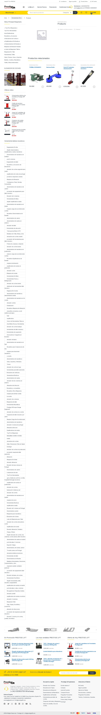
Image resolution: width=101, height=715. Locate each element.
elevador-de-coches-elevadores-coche (14, 523)
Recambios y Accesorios (10, 36)
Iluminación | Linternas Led (13, 490)
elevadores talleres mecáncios (15, 553)
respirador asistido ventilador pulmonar (13, 567)
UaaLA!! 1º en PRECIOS (9, 1)
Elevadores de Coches (13, 516)
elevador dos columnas (13, 399)
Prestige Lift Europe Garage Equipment (12, 408)
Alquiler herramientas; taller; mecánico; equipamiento (12, 581)
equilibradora (10, 318)
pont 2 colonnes (11, 159)
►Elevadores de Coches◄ (11, 38)
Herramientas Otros (16, 18)
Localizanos (63, 1)
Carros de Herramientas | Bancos (15, 321)
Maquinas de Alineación (13, 179)
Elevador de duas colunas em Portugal (13, 466)
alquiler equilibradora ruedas (14, 201)
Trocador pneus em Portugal (14, 550)
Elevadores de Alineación (49, 690)
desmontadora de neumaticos (14, 422)
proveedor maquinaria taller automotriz (12, 453)
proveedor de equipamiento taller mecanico (14, 571)
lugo (8, 315)
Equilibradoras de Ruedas (49, 694)
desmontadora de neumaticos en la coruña (14, 299)
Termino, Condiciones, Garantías (86, 697)
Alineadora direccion (12, 427)
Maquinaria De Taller (9, 52)
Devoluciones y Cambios (84, 692)
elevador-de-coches (12, 487)
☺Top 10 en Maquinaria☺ (11, 28)
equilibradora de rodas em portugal (16, 174)
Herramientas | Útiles (9, 54)
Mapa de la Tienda (65, 697)
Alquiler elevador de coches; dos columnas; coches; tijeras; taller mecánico (14, 535)
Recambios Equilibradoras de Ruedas (13, 259)
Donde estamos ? (65, 685)
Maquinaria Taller (11, 602)
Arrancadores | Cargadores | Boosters (13, 335)
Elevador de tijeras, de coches (15, 575)
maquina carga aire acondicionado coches (14, 209)
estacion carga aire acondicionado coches (14, 255)
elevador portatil (11, 593)
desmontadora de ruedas (13, 378)
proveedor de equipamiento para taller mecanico (14, 192)
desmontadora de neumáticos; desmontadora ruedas (13, 294)
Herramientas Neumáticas (13, 404)
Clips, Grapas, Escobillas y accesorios (12, 605)
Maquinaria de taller (12, 402)
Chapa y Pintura (11, 532)
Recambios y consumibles (13, 388)
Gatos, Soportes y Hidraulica (70, 65)
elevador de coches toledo (14, 283)
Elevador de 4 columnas (13, 196)
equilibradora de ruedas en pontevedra (12, 483)
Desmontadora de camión (13, 469)
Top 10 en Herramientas (10, 30)
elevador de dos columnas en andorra (13, 381)
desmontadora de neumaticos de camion (14, 187)
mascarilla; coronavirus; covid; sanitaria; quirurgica (13, 312)
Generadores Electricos (13, 375)
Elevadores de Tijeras (48, 687)
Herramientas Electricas (13, 502)
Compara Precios (65, 692)
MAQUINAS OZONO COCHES (14, 435)
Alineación (9, 457)
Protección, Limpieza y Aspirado (15, 244)
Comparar (77, 29)
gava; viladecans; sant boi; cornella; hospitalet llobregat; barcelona (14, 478)
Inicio (5, 18)
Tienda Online (84, 1)
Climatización (10, 305)
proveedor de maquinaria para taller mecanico (14, 612)
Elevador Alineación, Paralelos (14, 529)
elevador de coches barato (14, 246)
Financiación (52, 7)
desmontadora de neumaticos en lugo (14, 343)
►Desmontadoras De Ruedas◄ (12, 44)
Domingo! (9, 446)
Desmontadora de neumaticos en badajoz (14, 155)
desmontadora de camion (13, 218)
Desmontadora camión (12, 511)
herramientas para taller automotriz (15, 369)
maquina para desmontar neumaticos (11, 352)
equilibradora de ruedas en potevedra (12, 267)
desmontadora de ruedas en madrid (16, 539)
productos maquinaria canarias (14, 176)
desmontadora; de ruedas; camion (15, 547)
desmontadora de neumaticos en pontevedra (14, 250)
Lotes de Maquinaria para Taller (15, 519)
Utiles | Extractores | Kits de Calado (16, 444)
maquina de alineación (12, 263)
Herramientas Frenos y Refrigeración (11, 279)
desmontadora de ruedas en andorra (13, 221)
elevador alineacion (12, 462)
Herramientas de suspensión (14, 332)
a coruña (9, 356)
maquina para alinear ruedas (14, 393)
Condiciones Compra (65, 7)
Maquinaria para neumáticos (14, 513)
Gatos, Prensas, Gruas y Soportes (13, 57)
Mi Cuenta (94, 1)
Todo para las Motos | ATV (14, 231)
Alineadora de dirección (13, 385)
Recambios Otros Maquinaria (14, 391)
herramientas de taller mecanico (15, 329)
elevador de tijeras (11, 339)
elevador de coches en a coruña (15, 412)
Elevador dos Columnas (49, 685)
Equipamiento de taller (12, 162)
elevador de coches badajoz (14, 326)
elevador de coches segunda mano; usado (14, 170)
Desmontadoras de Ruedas (14, 558)
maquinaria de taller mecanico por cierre (14, 415)
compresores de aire (12, 472)
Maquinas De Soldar (12, 459)
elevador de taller (11, 225)
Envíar (92, 673)
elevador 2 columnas (12, 599)
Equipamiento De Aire (12, 147)
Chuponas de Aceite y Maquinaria (51, 701)
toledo (8, 438)
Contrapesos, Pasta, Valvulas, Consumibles (13, 183)
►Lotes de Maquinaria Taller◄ (12, 49)
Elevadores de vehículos (13, 372)
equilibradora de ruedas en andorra (16, 596)
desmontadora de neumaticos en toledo (14, 205)
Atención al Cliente (83, 690)
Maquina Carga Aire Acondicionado (16, 419)
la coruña (9, 396)
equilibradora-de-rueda (13, 526)
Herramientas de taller (12, 556)
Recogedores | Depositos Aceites (15, 591)
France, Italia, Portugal (66, 699)
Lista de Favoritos (65, 690)
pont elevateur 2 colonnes (13, 542)
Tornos (8, 364)
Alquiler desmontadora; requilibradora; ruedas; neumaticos (13, 151)
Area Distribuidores (9, 33)
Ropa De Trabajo (11, 545)
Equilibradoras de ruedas (13, 430)
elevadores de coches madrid (14, 236)
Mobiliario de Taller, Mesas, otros (15, 233)
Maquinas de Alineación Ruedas (12, 46)
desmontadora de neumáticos (14, 359)
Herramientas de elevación (14, 228)
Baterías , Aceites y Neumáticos (12, 60)
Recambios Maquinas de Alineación (16, 308)
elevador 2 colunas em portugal (15, 424)
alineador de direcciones (13, 609)
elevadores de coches (13, 441)
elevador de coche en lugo (14, 367)
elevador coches (11, 303)
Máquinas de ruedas (12, 273)
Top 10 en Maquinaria (12, 433)
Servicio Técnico (42, 7)
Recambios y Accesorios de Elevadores (12, 165)
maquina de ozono (11, 500)
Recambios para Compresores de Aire (14, 347)
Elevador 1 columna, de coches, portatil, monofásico (13, 617)
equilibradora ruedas (12, 505)
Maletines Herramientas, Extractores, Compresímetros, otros (14, 562)
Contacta (63, 687)
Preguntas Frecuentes (66, 694)
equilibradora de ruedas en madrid (16, 585)
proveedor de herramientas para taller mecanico (14, 240)
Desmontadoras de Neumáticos (51, 692)
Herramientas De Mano (13, 198)
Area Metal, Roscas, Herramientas (15, 324)
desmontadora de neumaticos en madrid (14, 496)
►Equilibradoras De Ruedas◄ (12, 41)
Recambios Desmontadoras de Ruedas (13, 214)
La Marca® (31, 7)
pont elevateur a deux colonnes (15, 588)
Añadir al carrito (42, 86)
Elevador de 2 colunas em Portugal (16, 508)
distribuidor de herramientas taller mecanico (14, 287)
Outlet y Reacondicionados (11, 62)
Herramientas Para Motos (13, 578)
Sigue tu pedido (73, 1)
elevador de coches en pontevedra (16, 449)
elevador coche (11, 270)
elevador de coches (12, 492)
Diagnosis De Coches (12, 290)
